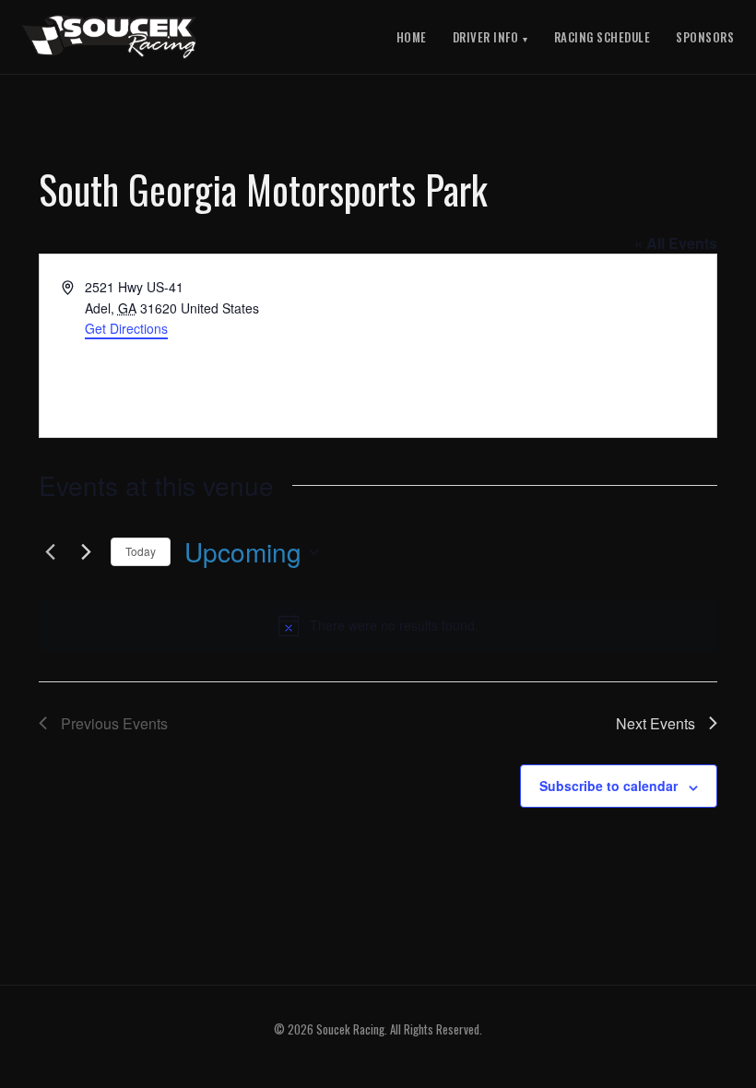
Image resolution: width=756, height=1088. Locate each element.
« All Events (675, 243)
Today (140, 551)
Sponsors (705, 37)
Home (411, 37)
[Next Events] (86, 552)
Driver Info (486, 37)
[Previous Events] (50, 552)
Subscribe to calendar (608, 785)
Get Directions (126, 328)
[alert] (378, 625)
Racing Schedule (602, 37)
